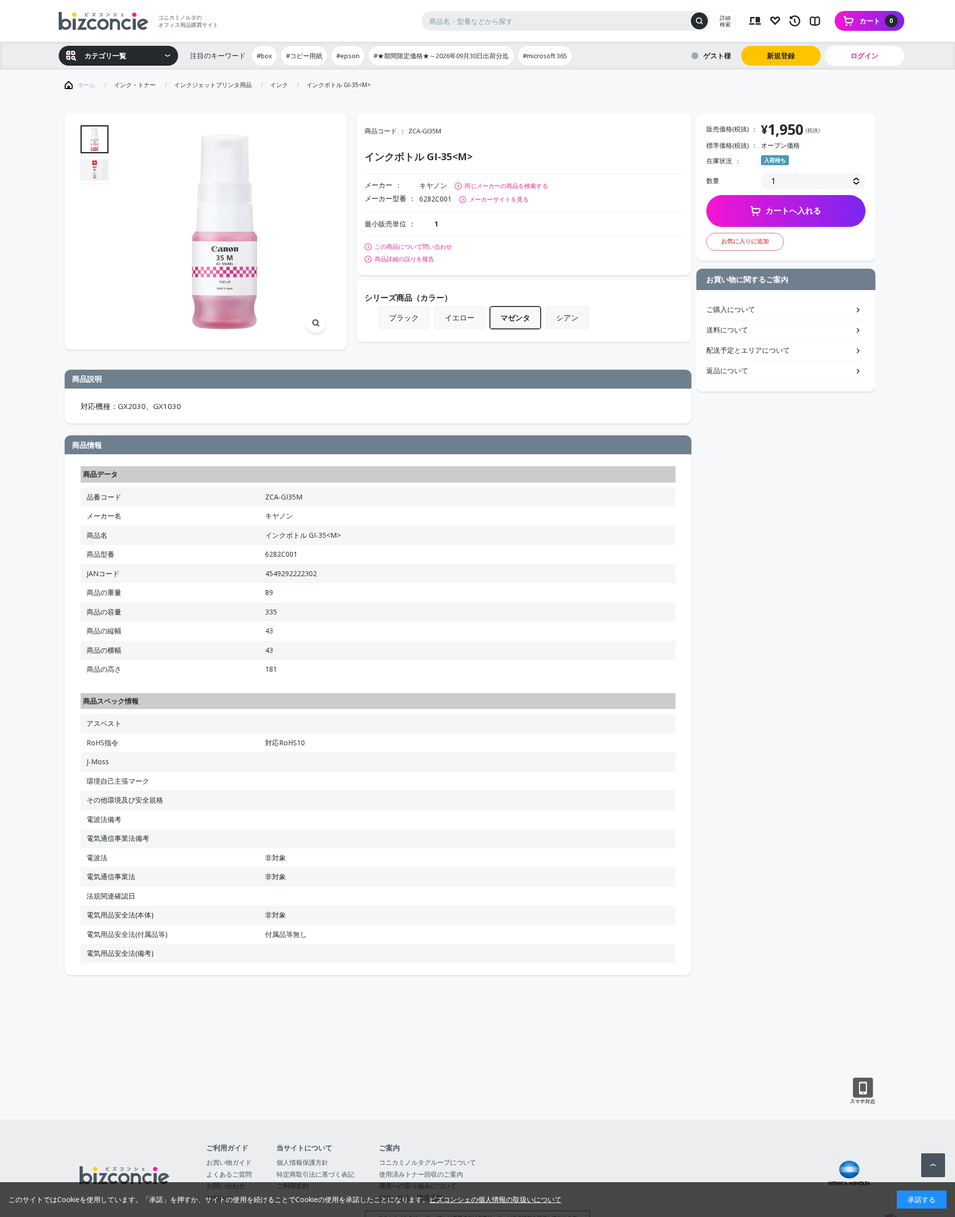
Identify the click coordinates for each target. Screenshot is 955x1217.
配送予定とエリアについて (748, 350)
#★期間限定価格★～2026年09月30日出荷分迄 (441, 55)
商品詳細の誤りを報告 (404, 259)
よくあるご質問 (229, 1174)
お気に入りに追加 (745, 241)
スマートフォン (862, 1091)
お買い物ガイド (229, 1162)
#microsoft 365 (545, 55)
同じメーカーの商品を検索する (506, 186)
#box (264, 55)
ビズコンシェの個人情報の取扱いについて (495, 1199)
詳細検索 (725, 21)
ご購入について (730, 309)
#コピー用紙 (304, 55)
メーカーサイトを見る (499, 199)
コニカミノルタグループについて (427, 1162)
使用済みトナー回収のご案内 (421, 1174)
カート (876, 20)
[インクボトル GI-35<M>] (224, 231)
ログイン (864, 55)
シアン (567, 317)
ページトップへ (933, 1165)
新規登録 (781, 55)
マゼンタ (515, 317)
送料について (727, 329)
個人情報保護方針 (302, 1162)
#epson (348, 55)
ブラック (404, 317)
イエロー (460, 317)
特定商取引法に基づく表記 (315, 1174)
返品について (727, 370)
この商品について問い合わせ (413, 247)
